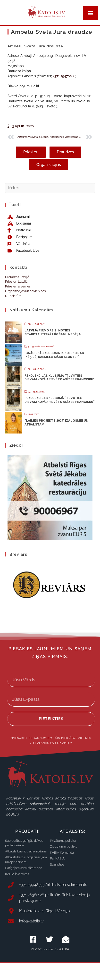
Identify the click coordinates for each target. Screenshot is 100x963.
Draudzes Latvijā (17, 277)
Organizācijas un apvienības (25, 291)
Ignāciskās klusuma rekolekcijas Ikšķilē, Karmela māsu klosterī (54, 355)
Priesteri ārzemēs (18, 286)
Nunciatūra (13, 296)
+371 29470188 (64, 76)
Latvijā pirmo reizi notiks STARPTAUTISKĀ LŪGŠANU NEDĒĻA (53, 332)
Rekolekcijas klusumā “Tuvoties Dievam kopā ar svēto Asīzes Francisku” (59, 377)
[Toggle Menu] (90, 13)
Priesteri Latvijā (16, 281)
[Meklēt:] (50, 188)
